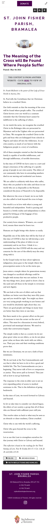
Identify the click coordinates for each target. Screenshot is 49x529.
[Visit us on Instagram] (25, 502)
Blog (10, 458)
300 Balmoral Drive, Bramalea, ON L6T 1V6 (24, 482)
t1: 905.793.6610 (24, 485)
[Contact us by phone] (46, 3)
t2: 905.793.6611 (24, 488)
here (26, 80)
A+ (35, 10)
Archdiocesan (28, 458)
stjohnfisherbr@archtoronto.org (24, 491)
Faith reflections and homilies (23, 462)
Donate (24, 3)
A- (40, 10)
